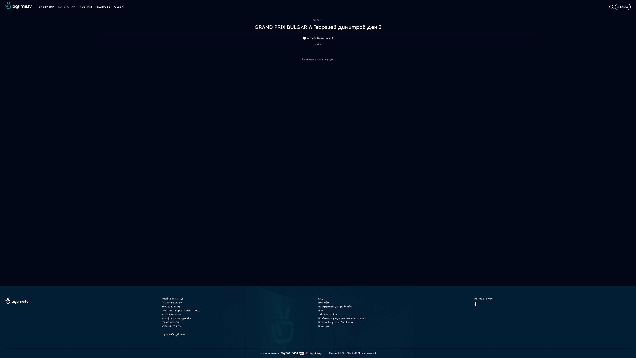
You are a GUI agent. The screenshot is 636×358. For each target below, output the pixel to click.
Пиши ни (323, 326)
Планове (323, 302)
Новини (86, 6)
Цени (321, 310)
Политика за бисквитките (335, 322)
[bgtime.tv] (16, 301)
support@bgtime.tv (174, 334)
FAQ (320, 298)
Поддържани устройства (335, 306)
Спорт (318, 19)
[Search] (611, 6)
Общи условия (327, 314)
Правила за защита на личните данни (342, 318)
